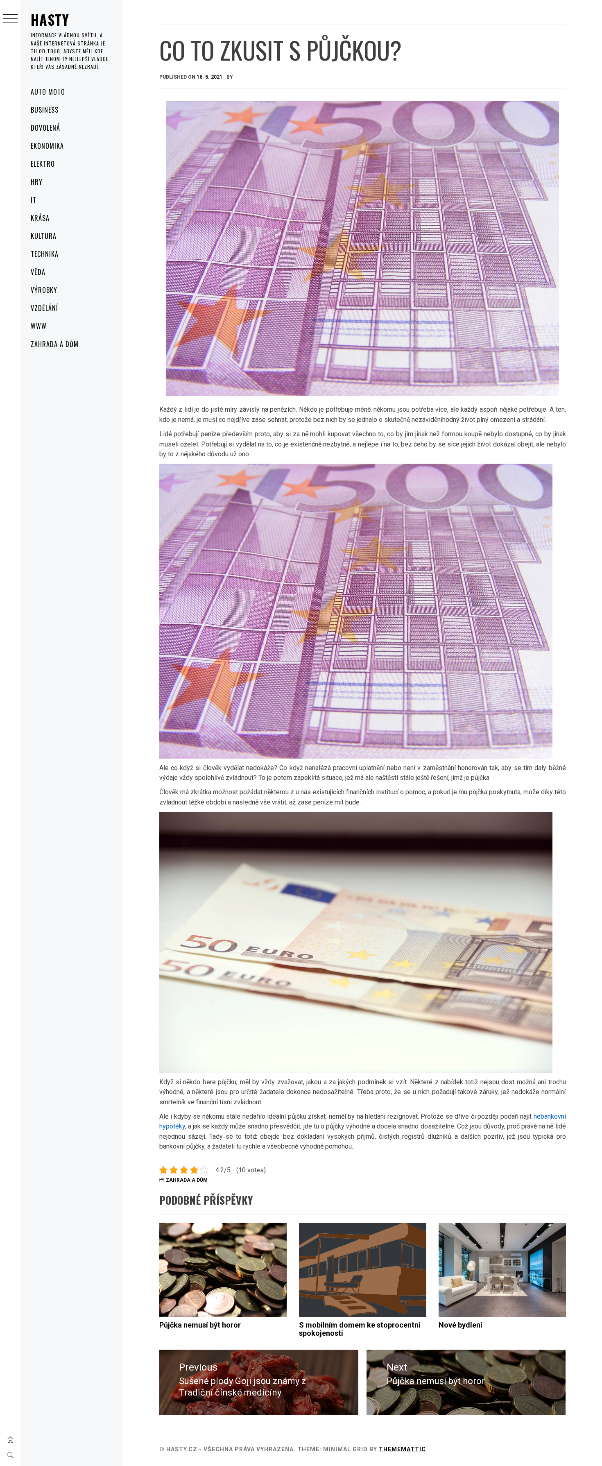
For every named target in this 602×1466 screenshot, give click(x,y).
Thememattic (402, 1449)
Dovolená (45, 128)
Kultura (44, 236)
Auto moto (48, 92)
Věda (38, 272)
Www (39, 326)
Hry (37, 182)
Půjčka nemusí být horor (200, 1325)
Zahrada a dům (54, 344)
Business (45, 110)
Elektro (43, 164)
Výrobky (44, 290)
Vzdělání (44, 308)
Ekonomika (47, 146)
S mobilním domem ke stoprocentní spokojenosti (360, 1329)
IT (33, 200)
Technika (45, 254)
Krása (40, 218)
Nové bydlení (460, 1325)
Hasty (50, 19)
